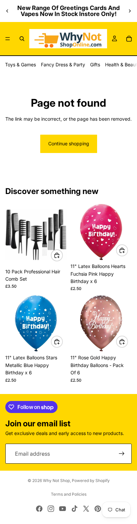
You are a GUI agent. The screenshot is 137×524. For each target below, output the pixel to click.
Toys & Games (20, 64)
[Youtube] (63, 509)
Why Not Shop (56, 480)
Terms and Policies (68, 494)
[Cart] (129, 38)
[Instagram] (51, 509)
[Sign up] (122, 454)
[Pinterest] (98, 509)
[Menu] (7, 38)
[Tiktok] (74, 509)
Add (62, 255)
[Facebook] (39, 509)
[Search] (22, 38)
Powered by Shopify (91, 480)
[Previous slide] (7, 11)
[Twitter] (86, 509)
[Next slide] (129, 11)
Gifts (95, 64)
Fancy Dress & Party (63, 64)
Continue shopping (68, 143)
